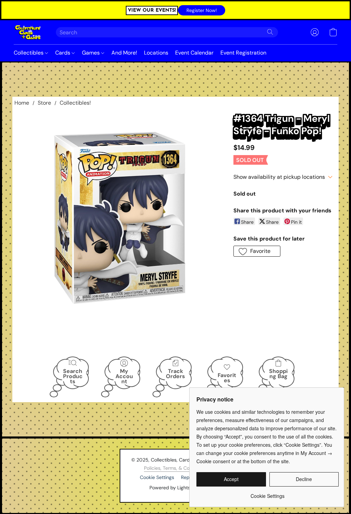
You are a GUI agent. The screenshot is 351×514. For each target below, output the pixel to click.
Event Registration (243, 52)
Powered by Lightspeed (175, 487)
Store (44, 102)
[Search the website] (270, 32)
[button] (201, 10)
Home (21, 102)
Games (91, 52)
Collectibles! (75, 102)
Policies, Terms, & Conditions (175, 468)
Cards (63, 52)
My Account (124, 376)
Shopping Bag (278, 373)
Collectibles (29, 52)
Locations (156, 52)
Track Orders (175, 373)
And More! (124, 52)
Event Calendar (194, 52)
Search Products (73, 376)
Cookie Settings (157, 477)
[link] (267, 493)
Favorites (227, 378)
